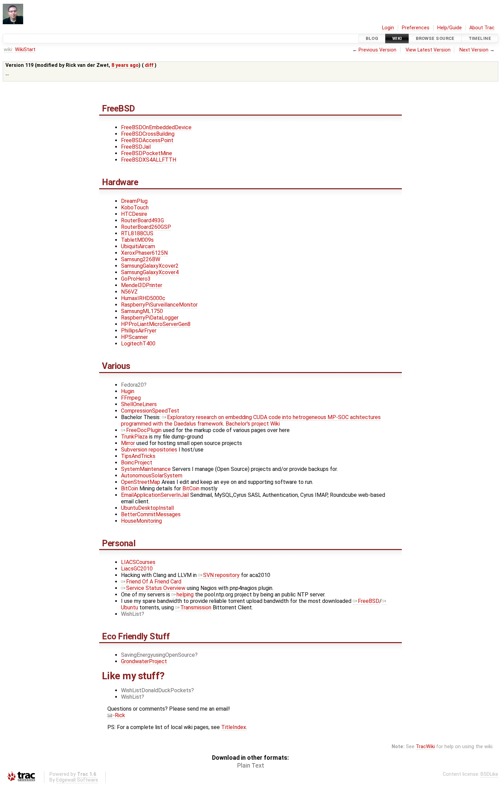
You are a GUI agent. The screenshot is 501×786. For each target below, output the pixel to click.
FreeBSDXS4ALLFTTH (148, 160)
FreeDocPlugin (144, 430)
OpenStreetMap (140, 482)
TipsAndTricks (138, 456)
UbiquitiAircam (138, 246)
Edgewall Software (77, 780)
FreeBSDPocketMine (146, 153)
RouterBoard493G (142, 220)
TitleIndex (233, 727)
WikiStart (25, 50)
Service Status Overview (155, 588)
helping (185, 594)
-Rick (119, 715)
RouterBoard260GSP (146, 227)
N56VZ (129, 291)
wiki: (8, 50)
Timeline (480, 38)
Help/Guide (449, 28)
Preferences (415, 28)
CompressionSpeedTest (150, 410)
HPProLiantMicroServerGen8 (156, 324)
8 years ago (125, 65)
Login (388, 28)
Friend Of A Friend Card (153, 581)
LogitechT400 (138, 343)
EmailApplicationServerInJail (155, 495)
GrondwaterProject (144, 661)
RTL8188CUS (137, 233)
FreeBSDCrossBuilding (147, 134)
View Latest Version (428, 50)
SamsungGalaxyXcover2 (150, 266)
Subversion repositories (149, 449)
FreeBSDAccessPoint (147, 140)
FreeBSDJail (136, 147)
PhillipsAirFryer (138, 330)
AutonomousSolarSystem (151, 475)
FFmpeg (131, 398)
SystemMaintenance (146, 469)
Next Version (473, 50)
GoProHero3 (136, 279)
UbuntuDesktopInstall (147, 508)
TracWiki (425, 747)
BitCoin (129, 488)
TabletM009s (137, 240)
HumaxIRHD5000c (143, 298)
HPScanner (134, 337)
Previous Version (377, 50)
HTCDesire (134, 214)
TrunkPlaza (134, 436)
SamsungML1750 (142, 311)
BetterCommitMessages (151, 514)
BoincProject (136, 462)
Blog (372, 38)
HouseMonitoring (141, 521)
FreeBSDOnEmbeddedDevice (156, 127)
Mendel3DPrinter (141, 285)
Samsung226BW (140, 259)
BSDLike (489, 774)
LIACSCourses (138, 562)
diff (149, 65)
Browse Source (435, 38)
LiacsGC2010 (137, 568)
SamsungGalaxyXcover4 (150, 272)
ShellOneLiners (139, 404)
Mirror (128, 443)
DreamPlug (134, 201)
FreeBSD (368, 601)
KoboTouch (135, 207)
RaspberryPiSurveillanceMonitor (159, 304)
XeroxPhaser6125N (144, 253)
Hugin (127, 391)
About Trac (482, 28)
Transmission (195, 607)
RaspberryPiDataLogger (150, 317)
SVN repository (221, 575)
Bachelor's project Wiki (253, 423)
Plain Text (250, 765)
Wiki (397, 38)
